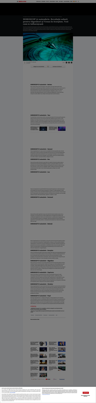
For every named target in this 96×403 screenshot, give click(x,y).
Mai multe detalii (12, 392)
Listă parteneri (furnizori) (46, 394)
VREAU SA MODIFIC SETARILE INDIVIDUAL (85, 396)
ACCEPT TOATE (86, 392)
